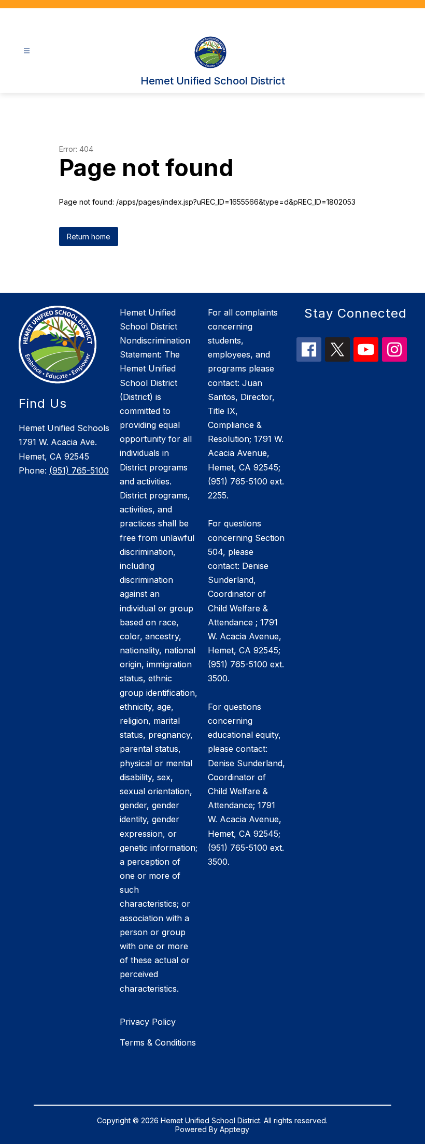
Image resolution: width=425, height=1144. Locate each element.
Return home (88, 236)
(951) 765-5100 (79, 470)
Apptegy (234, 1129)
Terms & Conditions (158, 1042)
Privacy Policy (148, 1022)
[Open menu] (27, 51)
